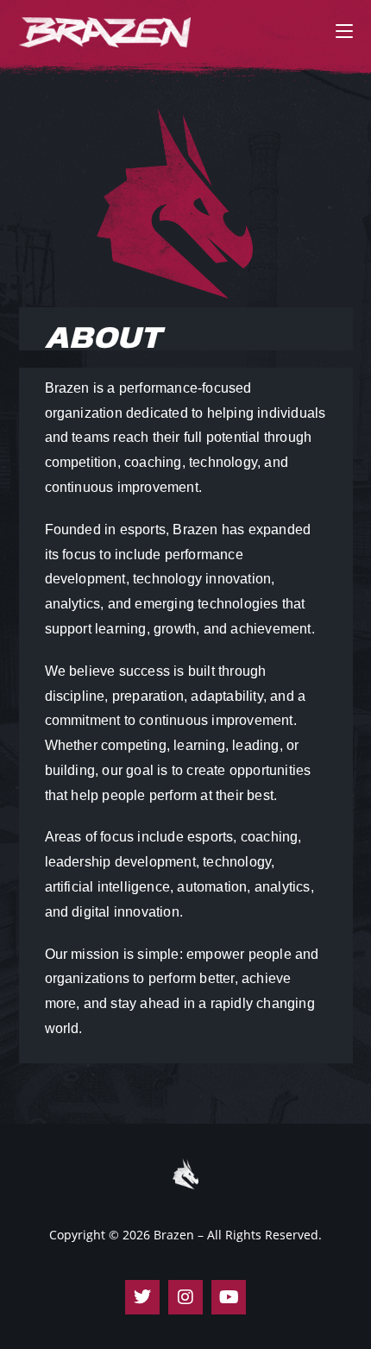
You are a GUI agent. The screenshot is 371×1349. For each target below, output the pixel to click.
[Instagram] (185, 1297)
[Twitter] (142, 1297)
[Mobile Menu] (344, 30)
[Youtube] (228, 1297)
